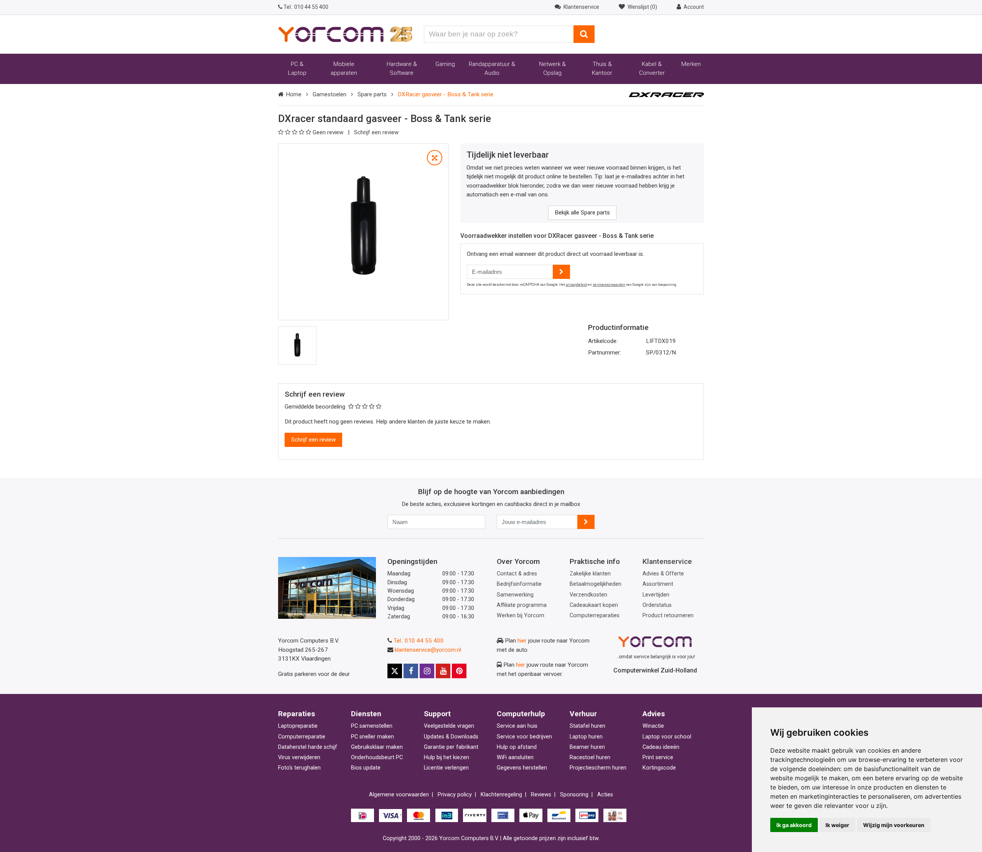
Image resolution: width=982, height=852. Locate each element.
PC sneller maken (372, 736)
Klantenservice (667, 561)
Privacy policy (455, 794)
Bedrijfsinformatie (519, 584)
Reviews (541, 794)
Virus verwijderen (299, 757)
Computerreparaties (595, 615)
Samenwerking (515, 595)
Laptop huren (586, 736)
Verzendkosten (588, 595)
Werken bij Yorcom (520, 615)
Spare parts (372, 94)
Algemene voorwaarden (399, 794)
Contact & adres (517, 573)
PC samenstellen (371, 726)
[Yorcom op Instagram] (427, 671)
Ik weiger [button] (837, 825)
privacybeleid (576, 285)
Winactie (653, 726)
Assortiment (658, 584)
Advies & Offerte (663, 573)
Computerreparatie (301, 736)
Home (294, 94)
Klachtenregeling (501, 794)
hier (522, 640)
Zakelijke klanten (590, 573)
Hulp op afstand (517, 747)
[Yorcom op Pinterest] (459, 671)
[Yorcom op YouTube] (443, 671)
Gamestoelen (329, 94)
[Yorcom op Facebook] (411, 671)
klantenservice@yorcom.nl (428, 649)
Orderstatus (657, 605)
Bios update (366, 768)
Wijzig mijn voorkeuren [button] (893, 825)
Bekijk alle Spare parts (582, 212)
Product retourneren (668, 615)
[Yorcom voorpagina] (345, 33)
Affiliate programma (522, 605)
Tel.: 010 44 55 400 (419, 640)
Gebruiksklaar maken (377, 747)
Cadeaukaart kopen (594, 605)
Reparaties (296, 713)
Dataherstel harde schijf (307, 747)
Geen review (329, 132)
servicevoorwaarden (609, 285)
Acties (605, 794)
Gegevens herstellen (522, 768)
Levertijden (656, 595)
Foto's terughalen (299, 768)
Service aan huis (517, 726)
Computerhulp (521, 713)
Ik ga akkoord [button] (794, 825)
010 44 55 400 (305, 7)
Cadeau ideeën (661, 747)
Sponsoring (574, 794)
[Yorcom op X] (394, 671)
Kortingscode (659, 768)
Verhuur (583, 713)
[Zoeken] (584, 34)
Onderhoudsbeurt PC (377, 757)
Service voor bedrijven (524, 736)
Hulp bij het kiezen (446, 757)
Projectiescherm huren (598, 768)
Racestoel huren (590, 757)
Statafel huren (587, 726)
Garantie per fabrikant (451, 747)
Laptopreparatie (298, 726)
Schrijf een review (376, 132)
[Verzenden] (586, 522)
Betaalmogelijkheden (595, 584)
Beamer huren (587, 747)
